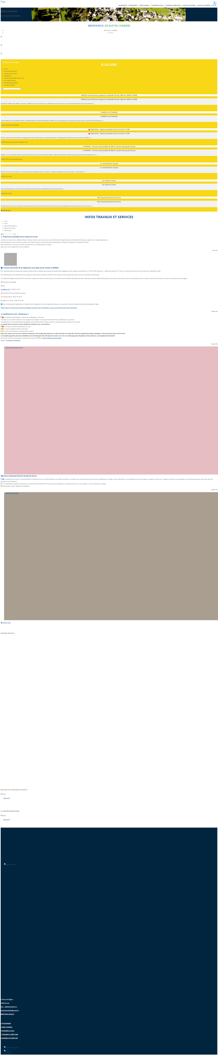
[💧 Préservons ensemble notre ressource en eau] (10, 265)
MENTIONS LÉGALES (7, 1014)
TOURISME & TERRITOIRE (172, 5)
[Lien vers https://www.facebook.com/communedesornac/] (214, 5)
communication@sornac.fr (10, 1010)
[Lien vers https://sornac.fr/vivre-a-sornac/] (7, 45)
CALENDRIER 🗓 (122, 5)
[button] (1, 20)
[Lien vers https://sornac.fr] (3, 2)
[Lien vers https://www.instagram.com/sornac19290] (11, 1053)
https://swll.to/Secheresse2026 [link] (51, 338)
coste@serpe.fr (5, 289)
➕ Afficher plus (6, 210)
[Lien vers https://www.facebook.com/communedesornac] (11, 1047)
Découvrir (6, 798)
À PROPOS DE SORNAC (189, 5)
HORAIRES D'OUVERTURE (9, 1038)
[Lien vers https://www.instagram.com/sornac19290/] (212, 5)
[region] (109, 708)
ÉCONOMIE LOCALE (157, 5)
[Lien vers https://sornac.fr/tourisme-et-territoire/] (10, 62)
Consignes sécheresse (13, 340)
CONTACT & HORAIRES (203, 5)
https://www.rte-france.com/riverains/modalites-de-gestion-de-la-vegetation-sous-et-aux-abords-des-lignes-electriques (39, 308)
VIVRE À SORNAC (144, 5)
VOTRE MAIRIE (133, 5)
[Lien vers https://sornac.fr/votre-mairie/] (6, 37)
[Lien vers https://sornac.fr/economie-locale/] (8, 54)
